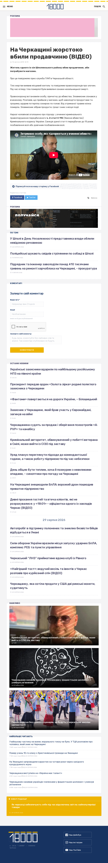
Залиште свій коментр (20, 334)
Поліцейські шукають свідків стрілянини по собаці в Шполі (52, 253)
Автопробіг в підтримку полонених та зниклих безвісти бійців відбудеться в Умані (54, 530)
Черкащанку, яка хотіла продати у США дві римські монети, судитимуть (52, 586)
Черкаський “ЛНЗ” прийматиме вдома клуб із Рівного (48, 558)
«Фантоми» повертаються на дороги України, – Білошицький (53, 399)
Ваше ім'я (15, 300)
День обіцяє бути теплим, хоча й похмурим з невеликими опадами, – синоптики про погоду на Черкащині (50, 472)
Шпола (94, 198)
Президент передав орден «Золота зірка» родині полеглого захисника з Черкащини (53, 386)
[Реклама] (54, 27)
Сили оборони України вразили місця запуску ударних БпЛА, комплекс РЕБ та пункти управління (53, 545)
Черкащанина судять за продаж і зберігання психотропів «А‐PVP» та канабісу (54, 427)
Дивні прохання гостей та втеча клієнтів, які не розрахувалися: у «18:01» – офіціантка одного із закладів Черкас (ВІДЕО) (51, 504)
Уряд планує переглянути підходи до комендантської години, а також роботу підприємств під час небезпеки (49, 457)
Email (12, 310)
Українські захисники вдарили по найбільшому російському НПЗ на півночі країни (52, 371)
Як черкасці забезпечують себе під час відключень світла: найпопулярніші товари (53, 806)
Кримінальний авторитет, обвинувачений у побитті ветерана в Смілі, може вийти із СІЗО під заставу (54, 442)
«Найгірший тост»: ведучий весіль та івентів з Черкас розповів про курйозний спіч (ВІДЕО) (48, 571)
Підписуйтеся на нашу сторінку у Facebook (37, 186)
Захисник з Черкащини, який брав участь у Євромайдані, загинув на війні (50, 412)
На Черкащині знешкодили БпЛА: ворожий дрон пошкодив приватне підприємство (51, 486)
